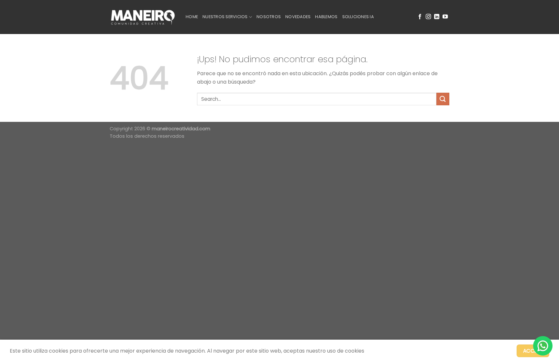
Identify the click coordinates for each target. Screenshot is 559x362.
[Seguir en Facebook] (419, 17)
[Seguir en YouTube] (445, 17)
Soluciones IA (358, 16)
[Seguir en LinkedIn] (436, 17)
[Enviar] (442, 99)
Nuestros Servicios (225, 16)
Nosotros (269, 16)
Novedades (298, 16)
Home (192, 16)
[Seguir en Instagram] (428, 17)
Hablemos (326, 16)
